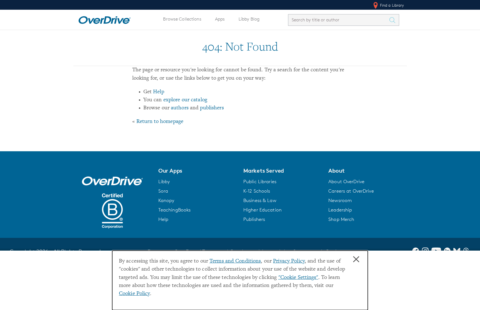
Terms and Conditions (235, 261)
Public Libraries (259, 181)
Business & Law (259, 200)
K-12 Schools (256, 191)
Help (158, 92)
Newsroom (340, 200)
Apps (220, 19)
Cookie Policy (134, 293)
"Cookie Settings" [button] (298, 277)
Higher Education (262, 210)
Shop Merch (341, 219)
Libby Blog (249, 19)
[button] (197, 171)
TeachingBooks (174, 210)
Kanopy (166, 200)
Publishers (254, 219)
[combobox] (338, 19)
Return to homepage (159, 121)
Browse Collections (182, 19)
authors (180, 108)
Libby (164, 181)
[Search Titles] (394, 20)
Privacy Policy (289, 261)
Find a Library (391, 5)
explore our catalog (185, 100)
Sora (163, 191)
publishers (212, 108)
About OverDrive (346, 181)
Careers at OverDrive (351, 191)
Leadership (340, 210)
